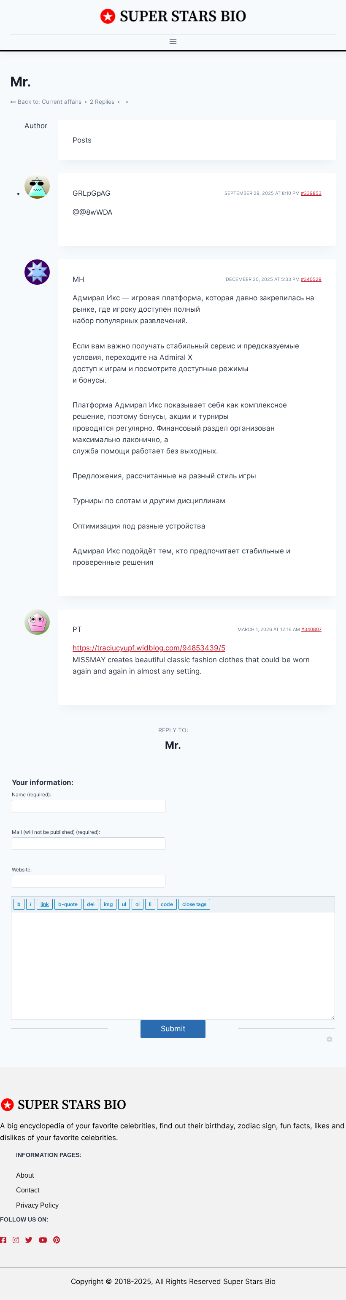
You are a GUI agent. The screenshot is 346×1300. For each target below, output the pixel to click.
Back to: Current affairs (48, 101)
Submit (173, 1028)
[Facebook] (5, 1240)
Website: (22, 869)
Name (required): (31, 794)
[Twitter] (31, 1240)
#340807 (311, 629)
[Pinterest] (58, 1240)
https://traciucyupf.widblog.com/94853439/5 (149, 648)
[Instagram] (18, 1240)
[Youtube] (45, 1240)
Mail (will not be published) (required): (56, 832)
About (25, 1175)
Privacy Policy (37, 1205)
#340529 (311, 279)
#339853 (311, 193)
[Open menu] (173, 41)
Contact (27, 1190)
